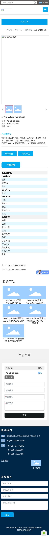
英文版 (45, 2)
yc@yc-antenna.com (16, 441)
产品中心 (18, 30)
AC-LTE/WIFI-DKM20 (17, 265)
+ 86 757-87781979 (15, 446)
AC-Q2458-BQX (12, 373)
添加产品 (9, 377)
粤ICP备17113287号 (24, 530)
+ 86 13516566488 (15, 454)
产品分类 (24, 22)
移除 (40, 373)
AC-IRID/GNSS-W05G (17, 269)
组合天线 (28, 30)
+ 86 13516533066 (15, 450)
